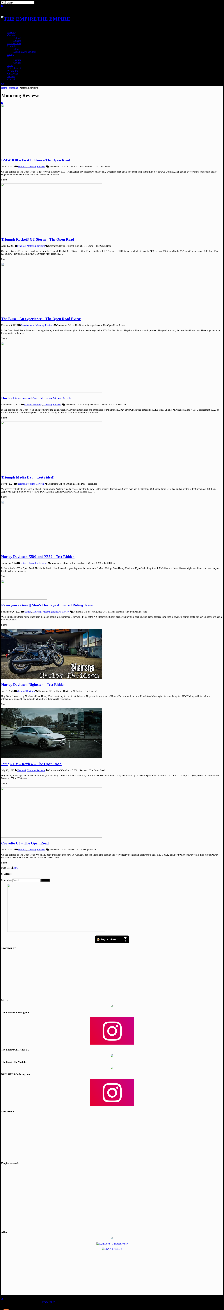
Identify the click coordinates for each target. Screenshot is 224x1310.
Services (11, 76)
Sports (10, 65)
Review (65, 611)
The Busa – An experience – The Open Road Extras (41, 319)
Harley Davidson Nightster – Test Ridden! (34, 685)
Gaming (17, 60)
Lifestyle (11, 46)
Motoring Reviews (36, 166)
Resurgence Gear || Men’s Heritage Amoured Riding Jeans (47, 605)
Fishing (17, 38)
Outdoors (11, 35)
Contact (11, 79)
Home (4, 88)
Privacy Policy (48, 1302)
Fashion (27, 611)
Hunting (17, 40)
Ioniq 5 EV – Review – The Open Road (31, 764)
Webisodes (12, 71)
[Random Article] (2, 84)
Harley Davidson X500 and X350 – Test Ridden (38, 557)
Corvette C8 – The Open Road (25, 843)
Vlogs (16, 49)
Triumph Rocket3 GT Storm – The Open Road (37, 239)
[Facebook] (4, 5)
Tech (9, 57)
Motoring (11, 32)
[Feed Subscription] (2, 102)
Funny (10, 54)
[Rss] (2, 5)
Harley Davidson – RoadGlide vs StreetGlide (36, 398)
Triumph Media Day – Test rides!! (27, 477)
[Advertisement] (112, 974)
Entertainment (14, 68)
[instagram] (9, 5)
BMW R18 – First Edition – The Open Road (35, 160)
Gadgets (17, 62)
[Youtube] (7, 5)
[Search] (3, 2)
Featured (22, 166)
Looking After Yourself (24, 51)
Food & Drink (14, 43)
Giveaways (12, 73)
